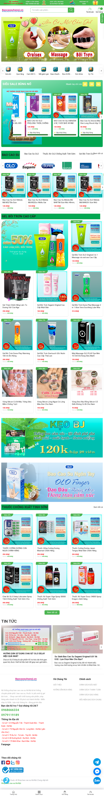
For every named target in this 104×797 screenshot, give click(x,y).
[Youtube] (8, 762)
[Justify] (71, 10)
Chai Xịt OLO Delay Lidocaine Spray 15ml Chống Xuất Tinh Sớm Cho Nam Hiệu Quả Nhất (17, 599)
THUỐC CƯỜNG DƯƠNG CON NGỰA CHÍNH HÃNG (15, 549)
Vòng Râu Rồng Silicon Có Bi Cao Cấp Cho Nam (73, 122)
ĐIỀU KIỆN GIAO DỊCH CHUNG (90, 700)
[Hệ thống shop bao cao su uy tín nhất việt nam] (52, 2)
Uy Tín (90, 74)
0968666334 (10, 710)
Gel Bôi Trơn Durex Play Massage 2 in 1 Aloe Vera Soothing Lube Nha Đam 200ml (86, 307)
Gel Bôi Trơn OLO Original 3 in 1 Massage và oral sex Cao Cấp (85, 256)
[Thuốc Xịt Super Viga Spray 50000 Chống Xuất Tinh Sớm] (52, 578)
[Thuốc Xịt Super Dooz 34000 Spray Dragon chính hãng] (87, 578)
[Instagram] (18, 762)
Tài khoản (90, 794)
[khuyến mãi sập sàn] (34, 245)
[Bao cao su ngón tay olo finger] (52, 482)
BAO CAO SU (10, 155)
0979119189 (10, 715)
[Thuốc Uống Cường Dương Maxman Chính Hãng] (52, 530)
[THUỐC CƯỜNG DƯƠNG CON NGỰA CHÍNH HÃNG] (17, 530)
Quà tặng (20, 74)
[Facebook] (3, 762)
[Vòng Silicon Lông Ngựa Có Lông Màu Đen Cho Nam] (52, 383)
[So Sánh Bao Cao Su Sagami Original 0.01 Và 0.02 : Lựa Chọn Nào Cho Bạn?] (78, 639)
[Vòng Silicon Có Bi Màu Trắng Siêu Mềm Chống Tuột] (17, 383)
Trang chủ (13, 794)
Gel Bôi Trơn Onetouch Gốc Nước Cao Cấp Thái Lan (51, 354)
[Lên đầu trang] (97, 788)
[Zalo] (13, 763)
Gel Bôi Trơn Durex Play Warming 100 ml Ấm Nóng (16, 354)
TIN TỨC (9, 621)
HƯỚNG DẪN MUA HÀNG (62, 690)
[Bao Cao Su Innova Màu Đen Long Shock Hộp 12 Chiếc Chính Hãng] (46, 105)
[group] (52, 40)
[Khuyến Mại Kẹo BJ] (52, 437)
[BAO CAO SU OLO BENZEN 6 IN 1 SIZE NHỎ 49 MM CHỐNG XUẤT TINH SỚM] (20, 105)
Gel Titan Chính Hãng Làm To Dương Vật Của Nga (15, 306)
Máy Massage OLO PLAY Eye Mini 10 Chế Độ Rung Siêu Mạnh (86, 354)
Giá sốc (8, 74)
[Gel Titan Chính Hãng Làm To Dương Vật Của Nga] (17, 286)
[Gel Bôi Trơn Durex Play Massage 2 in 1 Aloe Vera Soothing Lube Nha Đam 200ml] (87, 286)
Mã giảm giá (44, 74)
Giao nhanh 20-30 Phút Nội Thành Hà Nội (55, 74)
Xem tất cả (98, 153)
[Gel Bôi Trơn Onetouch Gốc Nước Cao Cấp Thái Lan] (52, 335)
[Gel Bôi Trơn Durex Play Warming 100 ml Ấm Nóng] (17, 335)
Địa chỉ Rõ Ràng (67, 74)
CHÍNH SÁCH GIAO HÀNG (88, 695)
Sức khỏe (79, 74)
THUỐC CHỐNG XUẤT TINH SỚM (25, 507)
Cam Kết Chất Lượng (32, 74)
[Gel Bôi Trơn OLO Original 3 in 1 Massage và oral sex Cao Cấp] (87, 236)
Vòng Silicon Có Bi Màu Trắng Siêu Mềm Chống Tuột (17, 403)
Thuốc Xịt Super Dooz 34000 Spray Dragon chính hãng (86, 597)
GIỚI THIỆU (57, 685)
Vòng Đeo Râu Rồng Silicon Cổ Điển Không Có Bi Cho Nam (85, 403)
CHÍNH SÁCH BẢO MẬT (88, 685)
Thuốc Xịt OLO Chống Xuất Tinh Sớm (59, 154)
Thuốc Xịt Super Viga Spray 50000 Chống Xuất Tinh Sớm (51, 597)
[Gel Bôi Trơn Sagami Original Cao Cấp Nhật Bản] (52, 286)
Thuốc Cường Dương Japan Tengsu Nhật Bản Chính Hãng (84, 549)
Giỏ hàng (99, 12)
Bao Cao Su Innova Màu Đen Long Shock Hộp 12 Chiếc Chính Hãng (45, 123)
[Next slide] (101, 647)
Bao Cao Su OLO (31, 154)
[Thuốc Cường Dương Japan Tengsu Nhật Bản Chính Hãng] (87, 530)
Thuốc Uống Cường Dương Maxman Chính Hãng (48, 549)
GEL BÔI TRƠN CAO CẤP (19, 216)
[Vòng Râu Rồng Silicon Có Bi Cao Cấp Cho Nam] (73, 105)
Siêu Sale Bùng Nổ (17, 84)
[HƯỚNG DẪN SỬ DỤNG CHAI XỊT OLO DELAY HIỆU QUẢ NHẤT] (26, 637)
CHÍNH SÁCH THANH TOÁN (90, 690)
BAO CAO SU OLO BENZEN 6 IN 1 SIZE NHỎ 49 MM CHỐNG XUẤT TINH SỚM (20, 123)
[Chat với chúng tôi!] (97, 771)
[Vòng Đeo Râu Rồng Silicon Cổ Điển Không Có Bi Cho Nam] (87, 383)
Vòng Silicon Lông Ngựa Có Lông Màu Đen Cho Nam (51, 403)
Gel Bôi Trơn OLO (86, 154)
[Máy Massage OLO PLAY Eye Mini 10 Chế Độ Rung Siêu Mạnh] (87, 335)
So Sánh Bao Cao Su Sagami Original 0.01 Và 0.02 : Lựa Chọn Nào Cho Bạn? (76, 657)
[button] (13, 116)
